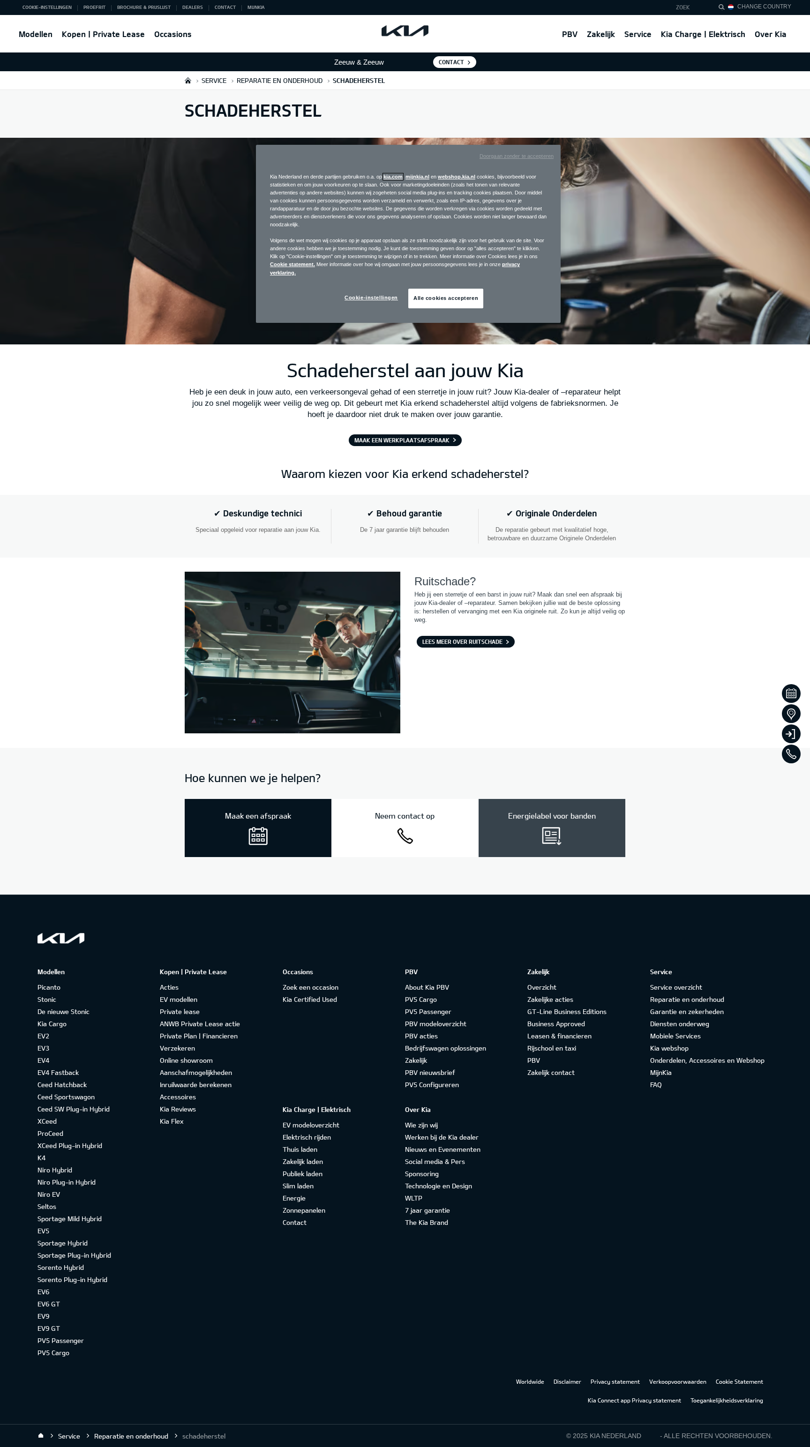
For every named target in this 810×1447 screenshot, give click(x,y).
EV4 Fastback (58, 1072)
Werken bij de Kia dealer (442, 1137)
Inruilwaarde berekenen (196, 1085)
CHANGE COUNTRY (764, 6)
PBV (570, 34)
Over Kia (771, 34)
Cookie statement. (292, 264)
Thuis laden (300, 1149)
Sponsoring (422, 1174)
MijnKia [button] (256, 7)
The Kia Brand (426, 1222)
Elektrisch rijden (307, 1137)
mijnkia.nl (417, 176)
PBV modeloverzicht (435, 1024)
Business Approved (556, 1024)
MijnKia (661, 1072)
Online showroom (186, 1060)
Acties (169, 987)
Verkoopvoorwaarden (677, 1381)
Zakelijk (601, 34)
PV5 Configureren (432, 1085)
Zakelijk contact (551, 1072)
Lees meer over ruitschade (462, 641)
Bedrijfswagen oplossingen (445, 1048)
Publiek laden (302, 1174)
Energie (294, 1198)
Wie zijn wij (421, 1125)
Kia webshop (669, 1048)
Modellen (35, 34)
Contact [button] (225, 7)
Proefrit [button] (94, 7)
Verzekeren (177, 1048)
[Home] (41, 1436)
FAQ (656, 1085)
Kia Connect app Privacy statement (634, 1400)
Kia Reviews (178, 1109)
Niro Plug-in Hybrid (67, 1182)
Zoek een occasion (310, 987)
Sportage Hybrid (63, 1243)
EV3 (43, 1048)
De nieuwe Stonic (64, 1011)
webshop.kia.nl (456, 176)
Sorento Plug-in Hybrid (72, 1279)
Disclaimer (567, 1381)
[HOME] (188, 80)
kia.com (393, 176)
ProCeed (50, 1133)
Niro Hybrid (55, 1170)
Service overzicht (676, 987)
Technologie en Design (438, 1186)
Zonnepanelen (304, 1210)
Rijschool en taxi (551, 1048)
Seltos (47, 1206)
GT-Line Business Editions (567, 1011)
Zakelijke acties (550, 999)
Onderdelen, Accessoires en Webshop (707, 1060)
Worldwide (530, 1381)
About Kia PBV (427, 987)
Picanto (49, 987)
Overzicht (541, 987)
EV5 (43, 1231)
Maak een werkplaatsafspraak (402, 440)
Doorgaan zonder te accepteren (517, 156)
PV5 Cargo (53, 1353)
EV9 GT (49, 1328)
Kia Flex (171, 1121)
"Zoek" (724, 8)
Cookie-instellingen (371, 297)
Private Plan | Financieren (199, 1036)
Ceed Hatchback (62, 1085)
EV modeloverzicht (311, 1125)
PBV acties (421, 1036)
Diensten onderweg (679, 1024)
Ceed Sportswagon (66, 1097)
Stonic (47, 999)
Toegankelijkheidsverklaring (726, 1400)
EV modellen (178, 999)
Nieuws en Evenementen (442, 1149)
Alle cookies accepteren (445, 298)
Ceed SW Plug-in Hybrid (74, 1109)
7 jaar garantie (427, 1210)
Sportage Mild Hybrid (70, 1219)
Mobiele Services (675, 1036)
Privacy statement (615, 1381)
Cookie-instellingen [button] (47, 7)
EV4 (43, 1060)
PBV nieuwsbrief (430, 1072)
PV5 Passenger (61, 1340)
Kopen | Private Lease (103, 34)
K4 (41, 1158)
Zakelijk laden (303, 1161)
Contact (451, 62)
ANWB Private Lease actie (200, 1024)
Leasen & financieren (559, 1036)
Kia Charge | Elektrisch (703, 34)
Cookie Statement (739, 1381)
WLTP (413, 1198)
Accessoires (178, 1097)
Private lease (180, 1011)
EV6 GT (49, 1304)
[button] (689, 7)
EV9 (43, 1316)
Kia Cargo (52, 1024)
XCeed (47, 1121)
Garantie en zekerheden (687, 1011)
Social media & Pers (435, 1161)
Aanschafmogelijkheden (196, 1072)
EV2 (43, 1036)
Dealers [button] (192, 7)
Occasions (173, 34)
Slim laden (298, 1186)
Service (638, 34)
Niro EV (49, 1194)
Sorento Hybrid (61, 1267)
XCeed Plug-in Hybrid (70, 1145)
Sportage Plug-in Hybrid (74, 1255)
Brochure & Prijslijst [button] (144, 7)
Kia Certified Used (310, 999)
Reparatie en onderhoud (687, 999)
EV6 (43, 1292)
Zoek (683, 7)
